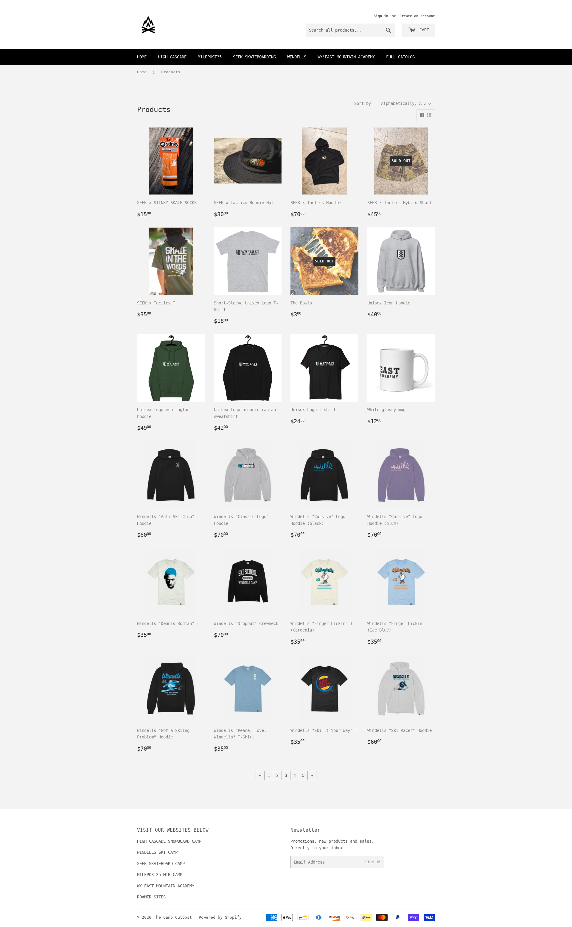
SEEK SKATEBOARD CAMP (161, 863)
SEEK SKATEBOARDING (254, 57)
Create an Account (417, 16)
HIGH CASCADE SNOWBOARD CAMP (169, 841)
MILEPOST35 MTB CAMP (159, 874)
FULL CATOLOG (400, 57)
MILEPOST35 (210, 57)
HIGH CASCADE (172, 57)
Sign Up (372, 862)
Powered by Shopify (220, 917)
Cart (423, 29)
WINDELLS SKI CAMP (157, 852)
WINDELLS (296, 57)
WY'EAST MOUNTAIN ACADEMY (346, 57)
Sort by (362, 103)
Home (142, 57)
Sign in (381, 16)
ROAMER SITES (151, 897)
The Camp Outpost (173, 917)
